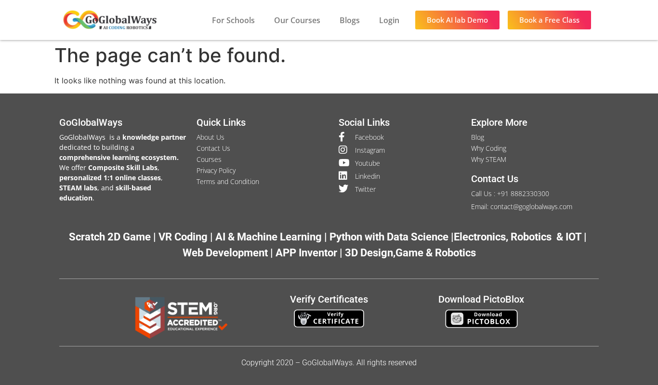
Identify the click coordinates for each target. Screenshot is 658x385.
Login (389, 20)
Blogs (350, 20)
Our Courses (297, 20)
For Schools (233, 20)
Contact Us (494, 179)
